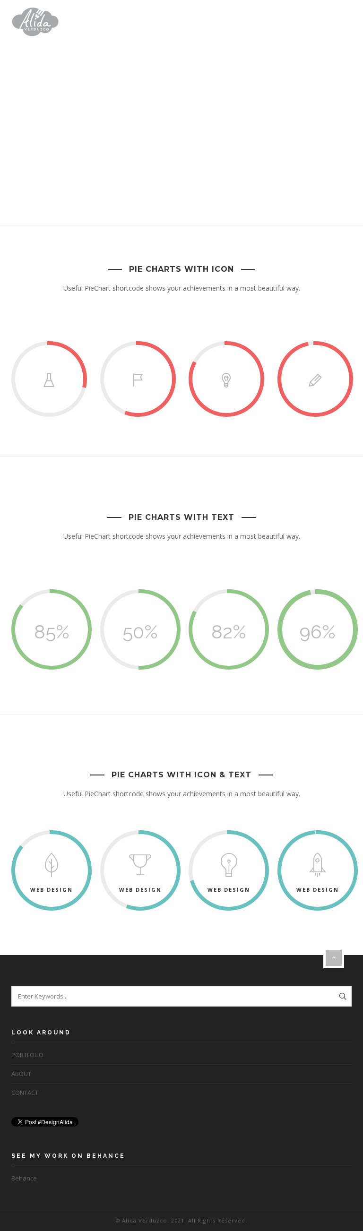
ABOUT (21, 1073)
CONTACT (24, 1092)
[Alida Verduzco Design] (35, 21)
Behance (24, 1178)
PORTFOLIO (27, 1054)
